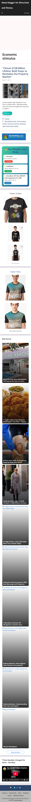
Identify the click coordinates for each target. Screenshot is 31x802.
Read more (7, 113)
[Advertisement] (15, 32)
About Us (4, 793)
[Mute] (24, 780)
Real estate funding (12, 126)
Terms (19, 793)
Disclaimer (26, 793)
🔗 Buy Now (7, 183)
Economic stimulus (13, 124)
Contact (10, 795)
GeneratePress (18, 800)
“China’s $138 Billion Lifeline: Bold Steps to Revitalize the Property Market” (15, 72)
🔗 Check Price (8, 161)
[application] (15, 773)
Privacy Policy (13, 793)
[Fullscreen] (27, 780)
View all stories (15, 752)
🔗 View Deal (8, 171)
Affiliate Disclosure (18, 795)
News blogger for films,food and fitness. (15, 5)
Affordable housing (10, 121)
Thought (7, 119)
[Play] (4, 780)
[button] (2, 13)
